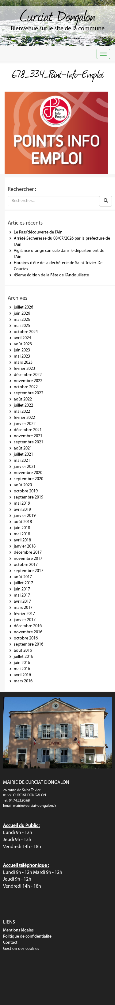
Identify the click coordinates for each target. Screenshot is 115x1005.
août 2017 (23, 577)
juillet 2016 (23, 656)
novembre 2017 (28, 558)
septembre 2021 (28, 442)
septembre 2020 (28, 479)
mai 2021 (22, 460)
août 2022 (23, 399)
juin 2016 (22, 663)
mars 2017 (23, 607)
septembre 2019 (28, 497)
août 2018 (23, 522)
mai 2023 (22, 356)
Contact (10, 942)
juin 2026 (22, 313)
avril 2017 (22, 601)
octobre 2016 (26, 638)
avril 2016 (22, 675)
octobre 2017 (26, 565)
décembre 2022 (28, 375)
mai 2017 (22, 595)
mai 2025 (22, 326)
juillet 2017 (23, 583)
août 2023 (23, 344)
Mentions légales (18, 930)
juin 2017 (22, 589)
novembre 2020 (28, 473)
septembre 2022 (28, 393)
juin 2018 (22, 528)
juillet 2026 (23, 307)
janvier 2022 (25, 424)
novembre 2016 (28, 632)
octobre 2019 (26, 491)
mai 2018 (22, 534)
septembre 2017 (28, 571)
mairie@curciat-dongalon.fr (34, 806)
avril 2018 (22, 540)
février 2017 (24, 614)
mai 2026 (22, 319)
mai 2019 (22, 503)
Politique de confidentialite (27, 936)
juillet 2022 (23, 405)
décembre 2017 (28, 552)
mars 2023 (23, 362)
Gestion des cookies (21, 948)
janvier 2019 (25, 516)
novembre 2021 (28, 436)
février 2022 (24, 417)
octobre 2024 (26, 332)
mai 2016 (22, 669)
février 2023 (24, 368)
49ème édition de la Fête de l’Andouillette (51, 275)
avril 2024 (22, 338)
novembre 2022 (28, 381)
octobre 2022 (26, 387)
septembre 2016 (28, 644)
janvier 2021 (25, 467)
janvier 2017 (25, 620)
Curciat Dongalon (57, 15)
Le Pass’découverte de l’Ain (38, 232)
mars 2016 (23, 681)
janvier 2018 (25, 546)
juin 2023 (22, 350)
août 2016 (23, 650)
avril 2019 (22, 509)
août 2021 (23, 448)
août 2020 (23, 485)
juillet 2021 (23, 454)
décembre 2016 (28, 626)
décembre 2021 (28, 430)
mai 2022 (22, 411)
